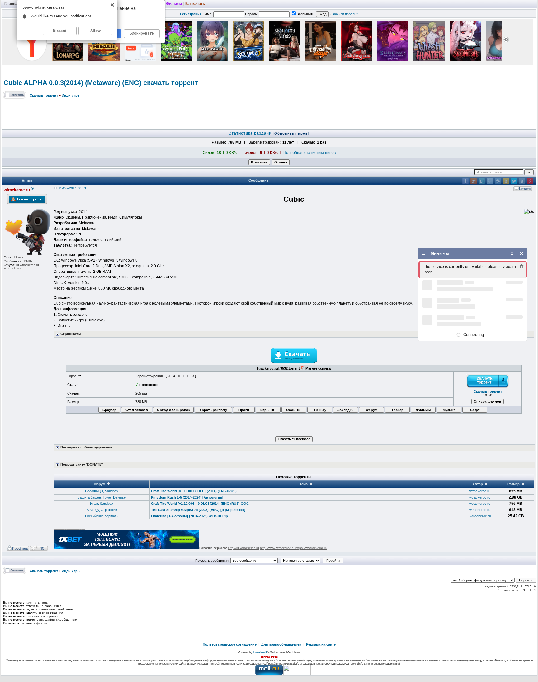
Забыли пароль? (345, 14)
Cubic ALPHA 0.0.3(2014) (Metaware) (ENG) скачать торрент (100, 83)
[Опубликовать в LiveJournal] (490, 181)
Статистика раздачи (251, 133)
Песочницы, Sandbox (101, 491)
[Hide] (521, 253)
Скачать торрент (44, 95)
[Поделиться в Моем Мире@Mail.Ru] (498, 181)
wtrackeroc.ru (479, 491)
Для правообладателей (281, 644)
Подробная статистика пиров (309, 152)
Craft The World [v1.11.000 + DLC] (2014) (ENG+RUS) (194, 491)
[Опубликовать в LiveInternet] (482, 181)
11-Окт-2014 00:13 (72, 188)
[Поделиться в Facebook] (465, 181)
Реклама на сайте (321, 644)
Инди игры (71, 95)
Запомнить (305, 14)
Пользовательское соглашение (230, 644)
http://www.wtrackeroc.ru (277, 548)
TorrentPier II (259, 652)
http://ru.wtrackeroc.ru (243, 548)
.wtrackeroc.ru (480, 516)
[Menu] (423, 253)
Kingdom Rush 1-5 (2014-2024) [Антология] (187, 497)
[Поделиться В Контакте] (522, 181)
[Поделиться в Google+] (473, 181)
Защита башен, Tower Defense (102, 497)
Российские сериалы (101, 516)
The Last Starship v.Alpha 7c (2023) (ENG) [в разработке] (198, 510)
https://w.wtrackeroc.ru (311, 548)
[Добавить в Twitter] (514, 181)
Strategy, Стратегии (102, 510)
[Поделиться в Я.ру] (530, 181)
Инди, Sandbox (101, 503)
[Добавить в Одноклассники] (506, 181)
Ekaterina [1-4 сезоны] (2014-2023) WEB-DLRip (189, 516)
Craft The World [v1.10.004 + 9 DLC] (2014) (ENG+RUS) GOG (200, 503)
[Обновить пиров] (291, 133)
